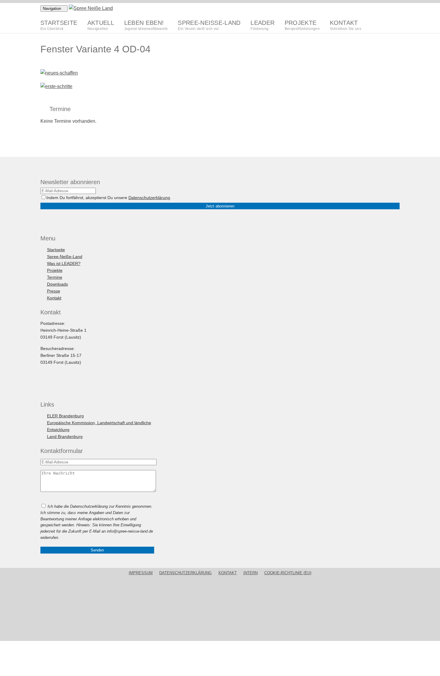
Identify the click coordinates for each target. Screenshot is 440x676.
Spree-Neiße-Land (209, 25)
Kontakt (345, 25)
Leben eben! (146, 25)
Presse (53, 291)
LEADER (262, 25)
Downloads (57, 284)
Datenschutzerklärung (149, 197)
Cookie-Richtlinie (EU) (287, 573)
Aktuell (100, 25)
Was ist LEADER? (64, 263)
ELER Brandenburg (65, 415)
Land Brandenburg (65, 436)
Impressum (141, 573)
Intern (250, 573)
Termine (54, 277)
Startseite (58, 25)
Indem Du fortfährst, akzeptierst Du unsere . (108, 197)
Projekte (302, 25)
